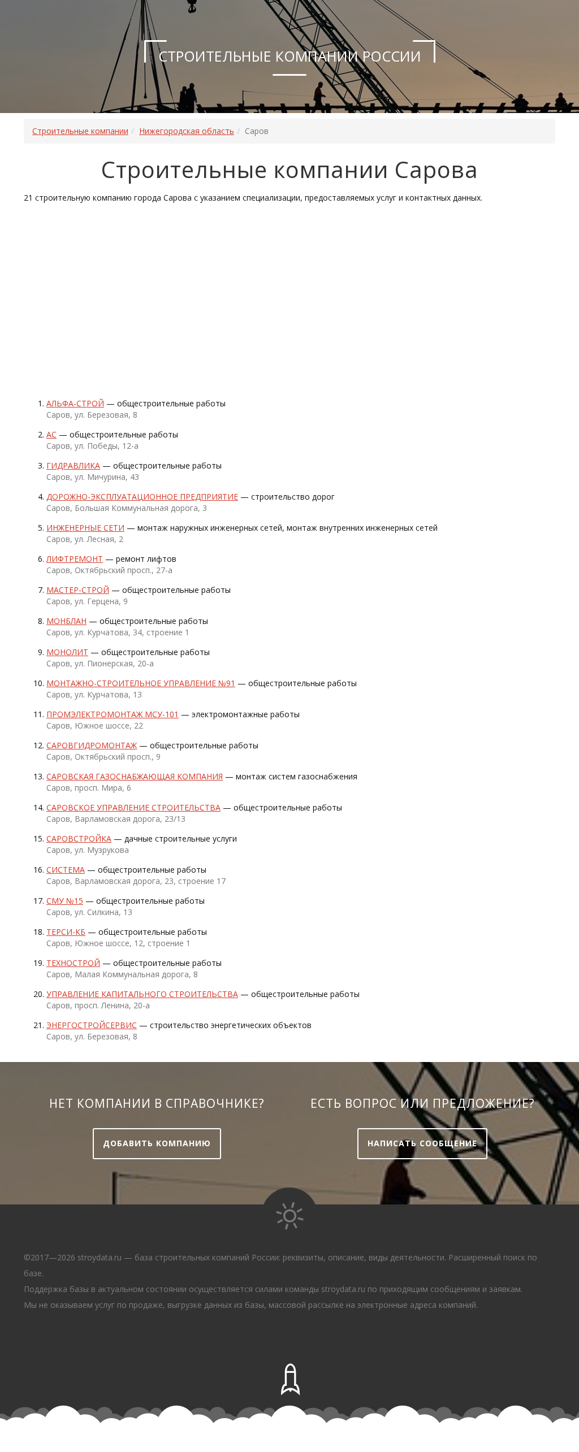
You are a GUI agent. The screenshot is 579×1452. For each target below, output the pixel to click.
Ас (51, 434)
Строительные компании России (289, 56)
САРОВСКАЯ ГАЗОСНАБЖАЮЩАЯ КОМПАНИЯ (134, 776)
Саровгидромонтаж (91, 745)
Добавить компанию (157, 1143)
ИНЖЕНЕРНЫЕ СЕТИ (85, 527)
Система (65, 869)
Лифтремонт (74, 558)
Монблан (66, 621)
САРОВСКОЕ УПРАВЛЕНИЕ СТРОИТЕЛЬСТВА (133, 807)
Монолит (67, 652)
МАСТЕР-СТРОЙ (77, 589)
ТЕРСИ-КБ (65, 931)
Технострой (73, 962)
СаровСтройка (78, 838)
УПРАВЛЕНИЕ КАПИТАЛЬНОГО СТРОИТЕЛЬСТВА (142, 994)
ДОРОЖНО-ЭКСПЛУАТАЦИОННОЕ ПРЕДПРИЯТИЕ (142, 496)
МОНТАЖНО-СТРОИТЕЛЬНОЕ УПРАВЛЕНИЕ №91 (140, 683)
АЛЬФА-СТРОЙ (75, 403)
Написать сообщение (422, 1143)
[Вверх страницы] (289, 1379)
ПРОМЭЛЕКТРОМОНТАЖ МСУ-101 (112, 714)
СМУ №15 (64, 900)
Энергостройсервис (91, 1025)
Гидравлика (73, 465)
